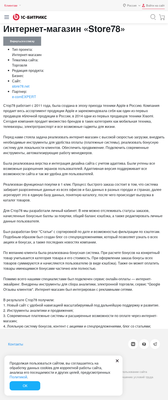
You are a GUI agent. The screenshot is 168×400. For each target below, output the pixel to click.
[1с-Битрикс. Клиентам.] (30, 17)
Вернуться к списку (22, 41)
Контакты (15, 344)
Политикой (18, 376)
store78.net (20, 86)
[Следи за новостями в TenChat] (144, 344)
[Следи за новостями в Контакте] (133, 344)
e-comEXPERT (24, 96)
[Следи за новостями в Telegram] (155, 344)
